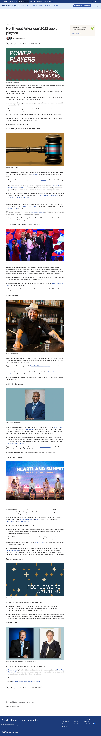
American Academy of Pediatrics (18, 197)
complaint (34, 174)
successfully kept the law (28, 206)
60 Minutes (56, 185)
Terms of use (86, 721)
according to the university (16, 443)
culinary (37, 519)
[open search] (93, 6)
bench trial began (11, 208)
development (10, 521)
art (12, 519)
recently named (58, 427)
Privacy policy (87, 719)
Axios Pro (32, 1)
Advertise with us (65, 721)
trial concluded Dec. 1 (37, 212)
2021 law (43, 180)
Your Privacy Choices (88, 723)
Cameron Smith (13, 670)
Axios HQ (76, 723)
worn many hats (29, 429)
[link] (7, 43)
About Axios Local (65, 719)
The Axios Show (48, 1)
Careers (63, 723)
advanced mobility (23, 521)
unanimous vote (45, 447)
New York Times (13, 187)
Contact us (64, 726)
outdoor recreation (26, 519)
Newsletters (14, 1)
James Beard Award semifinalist (40, 366)
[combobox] (23, 1)
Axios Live (40, 1)
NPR (22, 187)
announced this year (12, 550)
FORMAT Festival (40, 542)
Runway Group (11, 514)
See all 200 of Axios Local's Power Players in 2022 (26, 681)
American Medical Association (48, 195)
